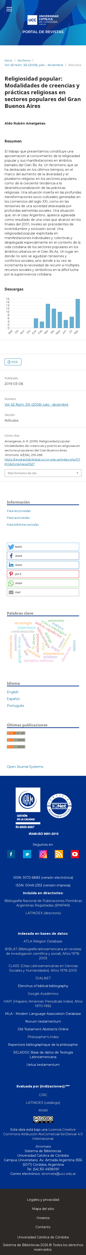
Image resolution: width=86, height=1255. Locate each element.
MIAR (43, 1110)
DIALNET (43, 978)
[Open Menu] (9, 9)
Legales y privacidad (43, 1200)
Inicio (8, 60)
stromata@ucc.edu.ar (59, 1174)
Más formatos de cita (22, 473)
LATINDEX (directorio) (43, 913)
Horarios (43, 1218)
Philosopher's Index (43, 1037)
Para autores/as (18, 517)
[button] (43, 547)
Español (13, 699)
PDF (14, 362)
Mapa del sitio (43, 1209)
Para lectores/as (19, 511)
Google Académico (43, 994)
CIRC (43, 1095)
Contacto (43, 1227)
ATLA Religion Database (43, 941)
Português (15, 706)
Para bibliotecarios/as (23, 524)
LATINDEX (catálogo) (43, 1103)
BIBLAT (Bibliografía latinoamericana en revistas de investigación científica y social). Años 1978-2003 (43, 953)
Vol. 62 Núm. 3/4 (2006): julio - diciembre (34, 65)
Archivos (24, 60)
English (13, 692)
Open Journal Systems (25, 767)
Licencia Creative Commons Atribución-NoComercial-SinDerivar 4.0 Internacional (43, 1134)
